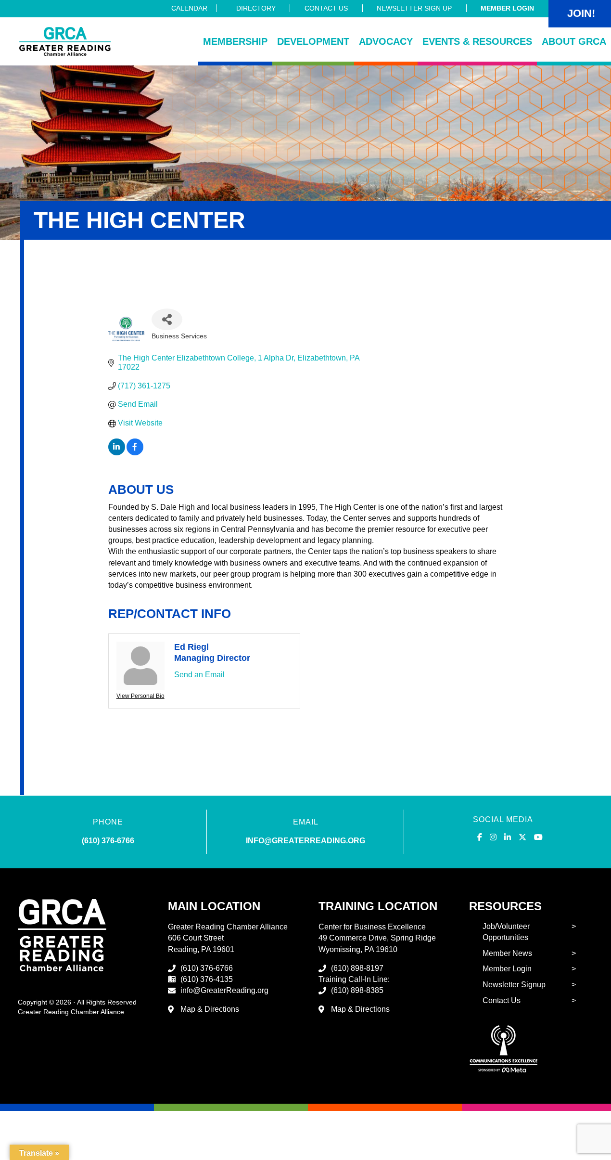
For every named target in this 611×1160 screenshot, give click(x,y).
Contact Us (326, 8)
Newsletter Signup (514, 984)
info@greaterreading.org (305, 841)
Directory (256, 8)
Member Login (507, 8)
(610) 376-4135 (206, 979)
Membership (235, 41)
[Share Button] (167, 319)
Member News (507, 953)
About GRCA (574, 41)
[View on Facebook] (135, 453)
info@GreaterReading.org (224, 990)
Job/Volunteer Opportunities (506, 931)
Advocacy (386, 41)
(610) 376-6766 (108, 841)
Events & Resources (477, 41)
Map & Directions (209, 1009)
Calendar (189, 8)
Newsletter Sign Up (414, 8)
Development (313, 41)
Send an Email (199, 674)
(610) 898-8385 (357, 990)
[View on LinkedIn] (116, 453)
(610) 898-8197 (357, 968)
